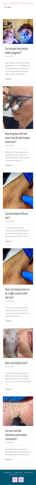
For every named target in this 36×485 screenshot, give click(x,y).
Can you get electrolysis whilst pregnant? (16, 50)
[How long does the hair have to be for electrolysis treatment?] (18, 107)
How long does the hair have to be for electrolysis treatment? (17, 138)
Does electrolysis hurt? (16, 363)
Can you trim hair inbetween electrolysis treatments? (16, 435)
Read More (8, 79)
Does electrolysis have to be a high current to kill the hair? (17, 293)
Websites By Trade (22, 474)
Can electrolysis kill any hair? (16, 215)
